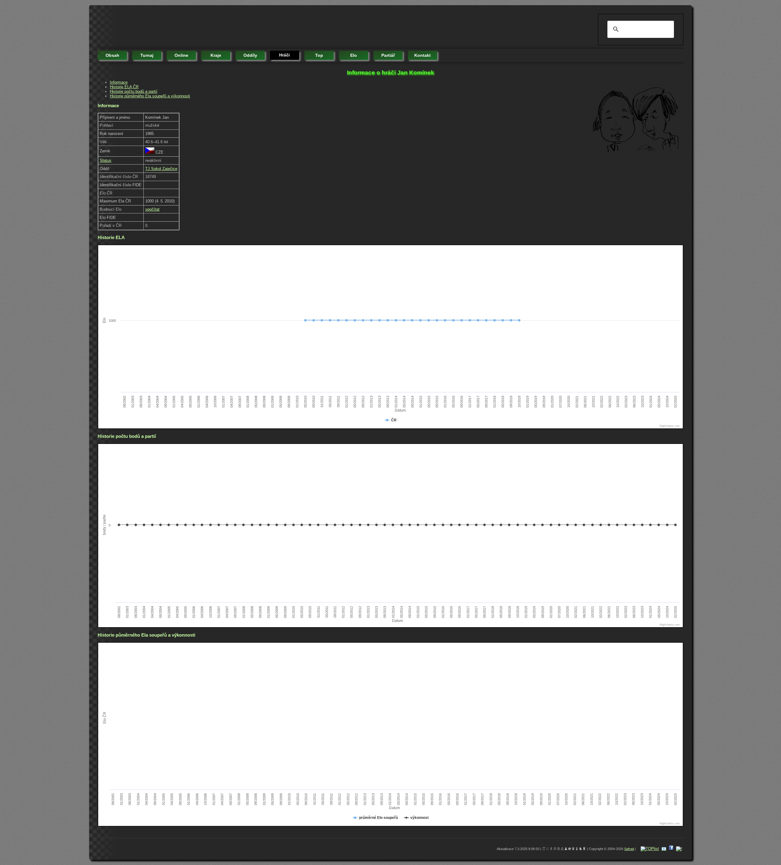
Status (105, 160)
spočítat (152, 209)
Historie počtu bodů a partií (133, 91)
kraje (216, 55)
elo (353, 55)
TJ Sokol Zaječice (161, 168)
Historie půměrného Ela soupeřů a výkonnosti (150, 96)
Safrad (629, 849)
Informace (119, 82)
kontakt (422, 55)
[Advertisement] (209, 27)
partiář (388, 55)
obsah (112, 55)
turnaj (146, 55)
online (181, 55)
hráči (284, 55)
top (319, 55)
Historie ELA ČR (124, 87)
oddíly (250, 55)
